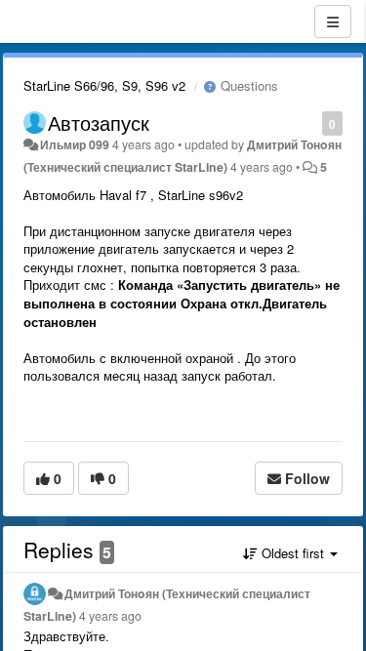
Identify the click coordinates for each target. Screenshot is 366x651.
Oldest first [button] (293, 553)
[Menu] (332, 21)
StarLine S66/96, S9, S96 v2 (104, 85)
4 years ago (110, 616)
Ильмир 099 (74, 144)
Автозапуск (98, 122)
